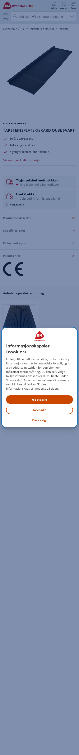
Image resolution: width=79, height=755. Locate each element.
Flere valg (39, 420)
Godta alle (39, 399)
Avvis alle (39, 409)
